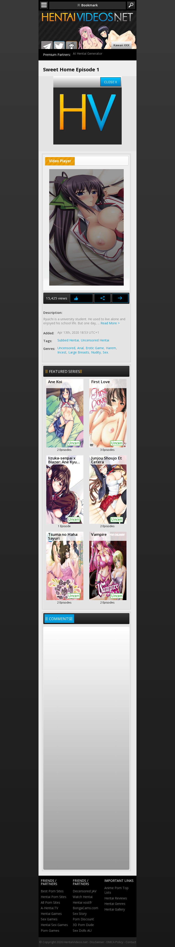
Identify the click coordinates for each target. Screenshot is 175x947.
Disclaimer (97, 942)
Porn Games (50, 930)
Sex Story (80, 913)
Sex (105, 352)
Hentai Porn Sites (53, 897)
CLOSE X (110, 82)
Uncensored (66, 348)
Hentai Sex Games (54, 925)
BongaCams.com (85, 908)
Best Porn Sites (52, 891)
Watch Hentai (83, 897)
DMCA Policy (114, 942)
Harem (111, 348)
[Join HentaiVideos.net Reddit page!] (71, 46)
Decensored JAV (84, 891)
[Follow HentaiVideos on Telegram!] (47, 46)
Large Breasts (78, 352)
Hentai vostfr (82, 902)
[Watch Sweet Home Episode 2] (120, 298)
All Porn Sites (50, 902)
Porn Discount (83, 919)
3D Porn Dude (83, 925)
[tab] (60, 161)
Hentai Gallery (114, 909)
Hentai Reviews (115, 898)
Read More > (110, 323)
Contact (131, 942)
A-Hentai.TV (49, 908)
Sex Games (49, 919)
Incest (61, 352)
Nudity (96, 352)
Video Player (60, 161)
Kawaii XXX (121, 45)
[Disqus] (86, 688)
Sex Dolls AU (82, 930)
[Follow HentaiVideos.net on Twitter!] (59, 46)
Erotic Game (95, 348)
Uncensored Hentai (95, 340)
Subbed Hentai (68, 340)
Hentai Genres (114, 903)
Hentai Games (51, 913)
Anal (80, 348)
